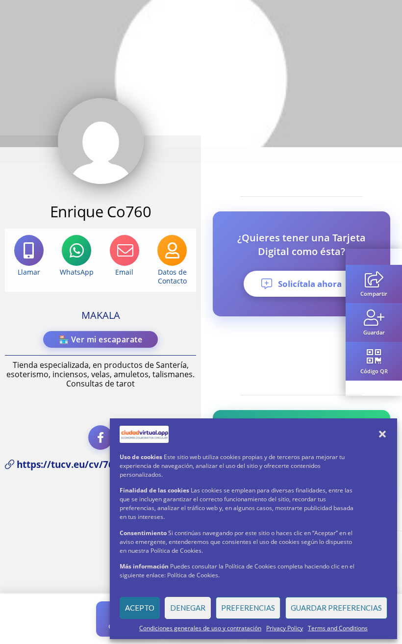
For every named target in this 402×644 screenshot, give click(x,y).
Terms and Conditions (338, 628)
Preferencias (248, 607)
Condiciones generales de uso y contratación (200, 628)
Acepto (139, 607)
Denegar (187, 607)
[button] (382, 434)
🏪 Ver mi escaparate (101, 339)
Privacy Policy (284, 628)
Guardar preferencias (336, 607)
